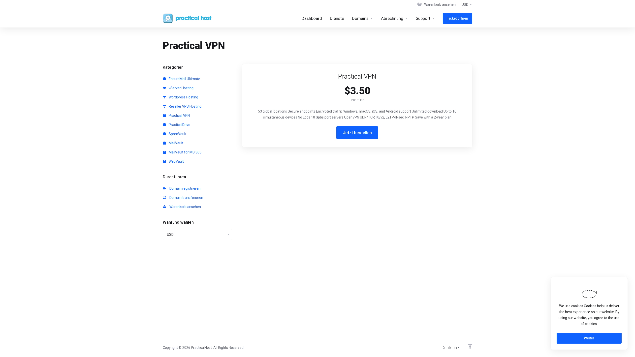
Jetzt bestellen (357, 132)
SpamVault (177, 134)
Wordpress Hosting (183, 97)
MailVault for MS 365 (184, 152)
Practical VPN (179, 116)
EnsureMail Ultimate (184, 79)
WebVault (176, 161)
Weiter (589, 338)
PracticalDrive (179, 125)
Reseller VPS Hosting (184, 106)
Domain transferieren (185, 198)
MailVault (175, 143)
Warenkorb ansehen (184, 207)
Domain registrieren (184, 188)
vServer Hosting (180, 88)
